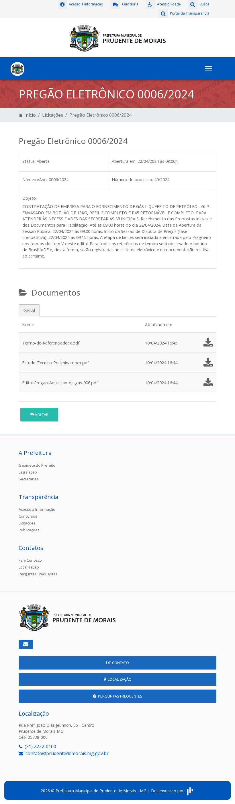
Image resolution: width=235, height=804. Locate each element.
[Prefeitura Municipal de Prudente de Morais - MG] (117, 37)
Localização (29, 567)
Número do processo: (132, 179)
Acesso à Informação (37, 509)
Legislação (28, 472)
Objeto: (29, 198)
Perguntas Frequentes (38, 574)
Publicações (29, 529)
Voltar (41, 414)
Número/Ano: (35, 179)
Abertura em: (124, 161)
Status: (29, 161)
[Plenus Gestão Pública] (190, 790)
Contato (119, 662)
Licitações (52, 115)
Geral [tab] (29, 310)
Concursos (28, 516)
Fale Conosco (30, 560)
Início (29, 115)
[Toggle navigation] (208, 68)
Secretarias (29, 479)
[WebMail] (26, 644)
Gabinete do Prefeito (37, 465)
